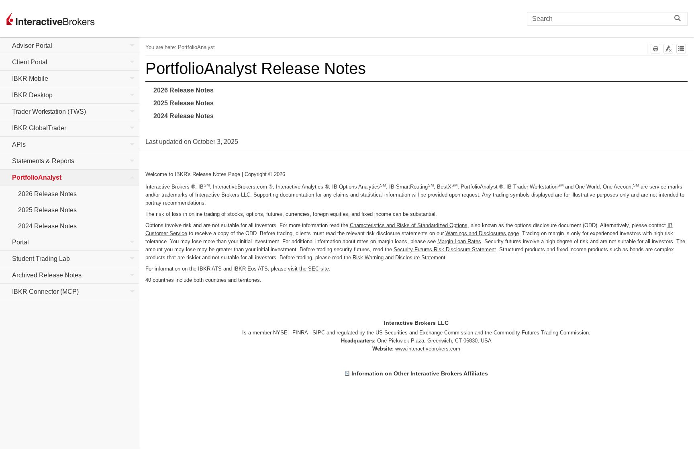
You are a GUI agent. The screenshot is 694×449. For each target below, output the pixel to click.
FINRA (300, 333)
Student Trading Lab (41, 258)
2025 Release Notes (47, 210)
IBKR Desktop (32, 95)
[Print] (655, 48)
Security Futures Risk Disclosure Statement (445, 249)
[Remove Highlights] (668, 48)
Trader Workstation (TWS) (49, 111)
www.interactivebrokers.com (427, 349)
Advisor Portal (32, 45)
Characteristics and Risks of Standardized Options (408, 225)
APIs (19, 144)
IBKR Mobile (30, 78)
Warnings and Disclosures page (482, 233)
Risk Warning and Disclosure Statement (399, 257)
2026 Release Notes (47, 194)
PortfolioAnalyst (36, 177)
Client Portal (29, 62)
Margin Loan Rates (459, 241)
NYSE (280, 333)
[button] (680, 19)
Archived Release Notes (47, 275)
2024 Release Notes (47, 226)
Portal (20, 242)
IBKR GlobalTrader (39, 128)
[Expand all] (681, 48)
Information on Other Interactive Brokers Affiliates (419, 373)
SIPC (318, 333)
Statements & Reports (43, 161)
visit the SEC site (308, 269)
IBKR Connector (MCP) (45, 291)
